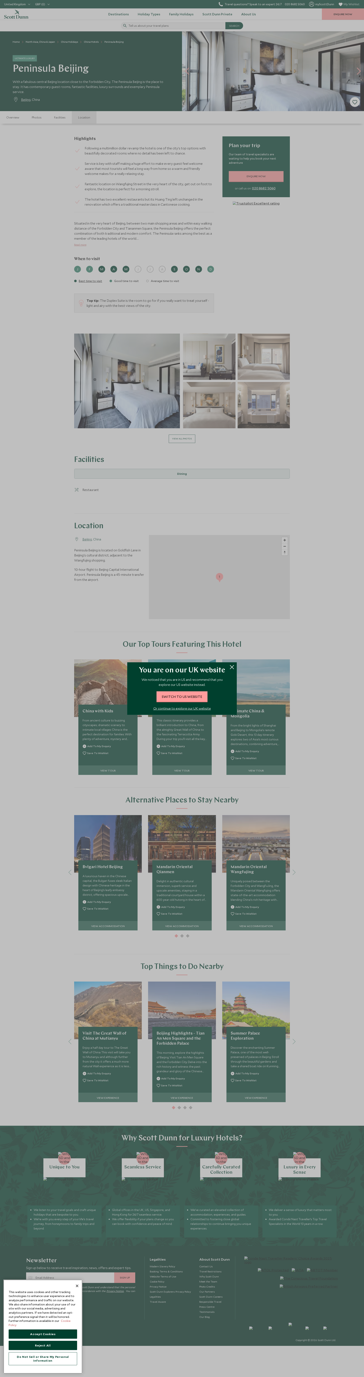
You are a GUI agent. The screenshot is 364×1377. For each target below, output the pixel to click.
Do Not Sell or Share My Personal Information (43, 1358)
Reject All (43, 1345)
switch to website (182, 696)
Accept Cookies (42, 1334)
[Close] (77, 1286)
